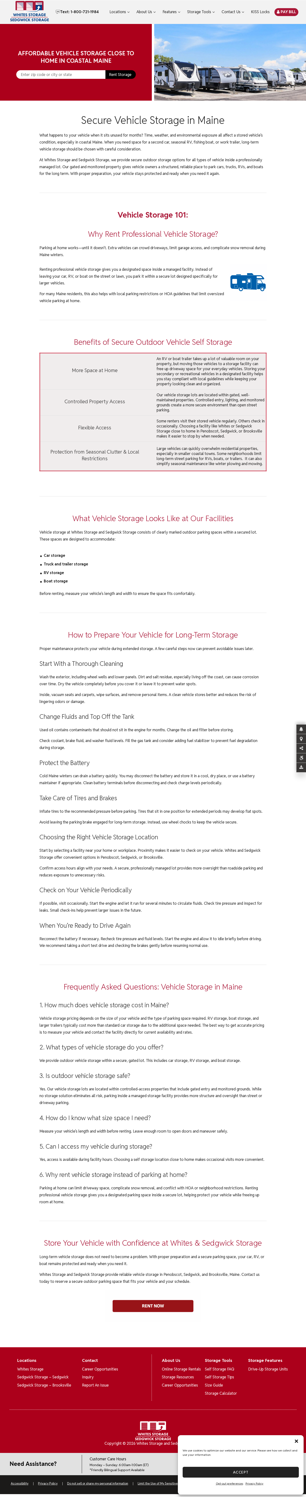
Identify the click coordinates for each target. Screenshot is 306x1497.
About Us (144, 11)
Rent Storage (120, 74)
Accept (241, 1472)
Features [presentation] (170, 11)
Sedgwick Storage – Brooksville (44, 1385)
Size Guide (214, 1385)
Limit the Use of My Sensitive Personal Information (172, 1483)
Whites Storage (30, 1369)
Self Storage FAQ (219, 1369)
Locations (117, 11)
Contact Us (231, 11)
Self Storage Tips (219, 1377)
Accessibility (19, 1483)
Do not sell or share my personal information (97, 1483)
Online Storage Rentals (181, 1369)
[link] (230, 62)
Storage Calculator (221, 1393)
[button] (296, 1441)
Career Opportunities (100, 1369)
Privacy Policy (254, 1483)
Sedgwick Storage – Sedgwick (43, 1377)
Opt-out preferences (229, 1483)
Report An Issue (95, 1385)
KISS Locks (260, 11)
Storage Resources (178, 1377)
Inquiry (88, 1377)
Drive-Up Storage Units (268, 1369)
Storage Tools (199, 11)
